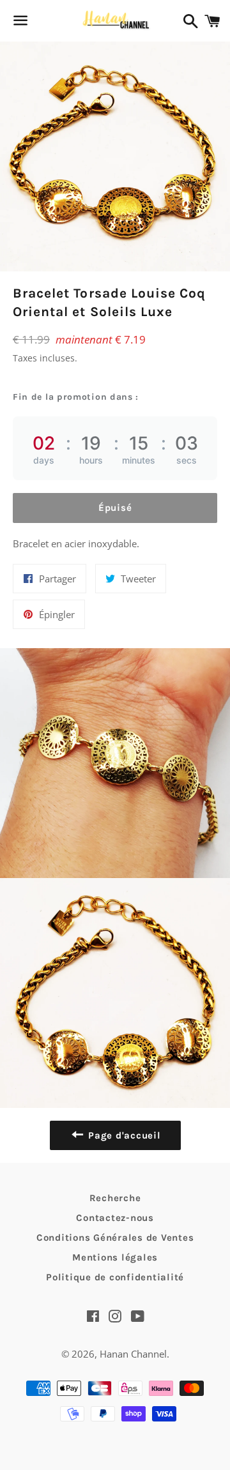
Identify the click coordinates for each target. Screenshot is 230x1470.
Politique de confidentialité (115, 1277)
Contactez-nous (115, 1218)
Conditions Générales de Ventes (115, 1237)
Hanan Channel (133, 1353)
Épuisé (115, 507)
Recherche (115, 1198)
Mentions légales (115, 1257)
